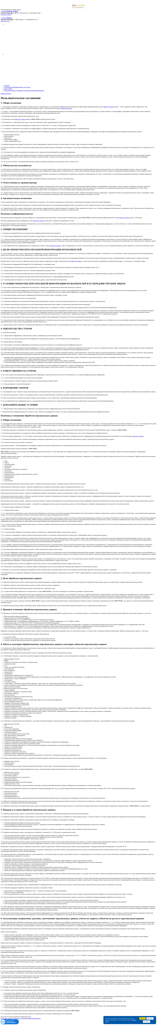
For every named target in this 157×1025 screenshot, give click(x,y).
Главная (6, 85)
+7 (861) (6, 18)
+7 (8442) (6, 11)
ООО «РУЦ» (8, 89)
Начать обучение (6, 93)
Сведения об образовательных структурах (17, 87)
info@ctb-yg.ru (5, 21)
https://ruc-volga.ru (108, 107)
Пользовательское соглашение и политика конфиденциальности (24, 90)
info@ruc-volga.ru (6, 14)
